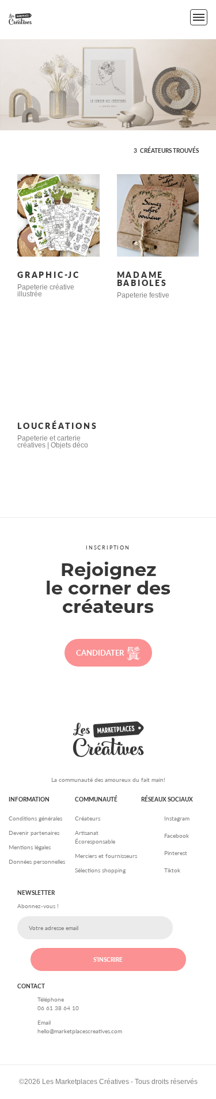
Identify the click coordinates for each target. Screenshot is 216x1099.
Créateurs (87, 818)
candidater (100, 652)
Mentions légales (30, 847)
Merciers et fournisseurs (106, 855)
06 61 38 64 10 (58, 1007)
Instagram (177, 818)
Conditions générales (35, 818)
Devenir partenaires (34, 832)
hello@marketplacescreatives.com (79, 1031)
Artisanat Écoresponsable (95, 837)
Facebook (176, 835)
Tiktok (172, 870)
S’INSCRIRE (108, 959)
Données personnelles (37, 861)
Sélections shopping (100, 870)
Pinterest (175, 852)
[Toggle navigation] (198, 17)
